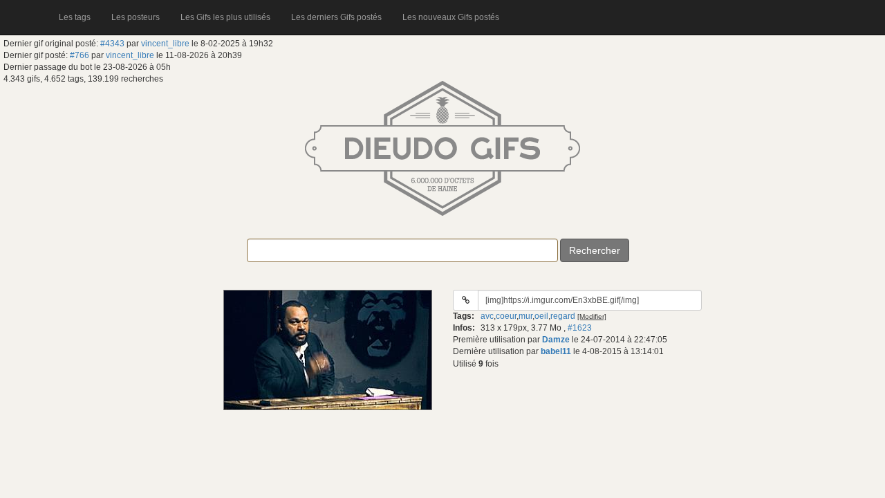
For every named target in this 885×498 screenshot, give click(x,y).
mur (525, 316)
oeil (541, 316)
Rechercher (594, 250)
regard (562, 316)
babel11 (556, 351)
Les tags (75, 17)
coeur (506, 316)
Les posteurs (135, 17)
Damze (556, 339)
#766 (79, 55)
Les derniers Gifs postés (336, 17)
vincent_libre (165, 43)
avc (487, 316)
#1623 (580, 328)
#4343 (112, 43)
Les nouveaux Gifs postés (450, 17)
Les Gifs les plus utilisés (225, 17)
